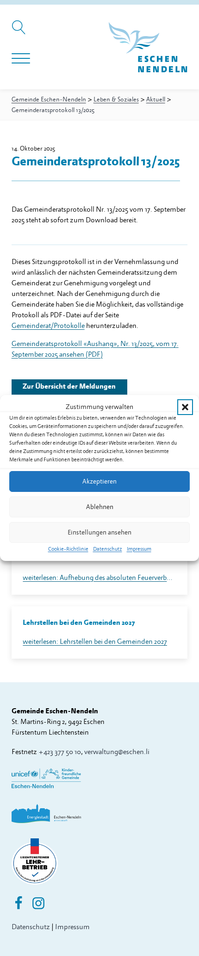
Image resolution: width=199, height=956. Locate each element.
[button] (185, 406)
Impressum (139, 549)
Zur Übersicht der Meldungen (69, 386)
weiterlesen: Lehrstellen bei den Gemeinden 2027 (95, 641)
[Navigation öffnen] (21, 58)
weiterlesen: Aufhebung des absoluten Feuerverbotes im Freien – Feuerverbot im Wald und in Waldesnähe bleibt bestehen (99, 577)
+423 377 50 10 (59, 752)
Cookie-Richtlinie (68, 549)
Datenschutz (107, 549)
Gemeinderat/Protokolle (48, 325)
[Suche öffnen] (20, 32)
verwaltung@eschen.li (116, 752)
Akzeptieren (99, 481)
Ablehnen (99, 506)
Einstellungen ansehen (99, 532)
